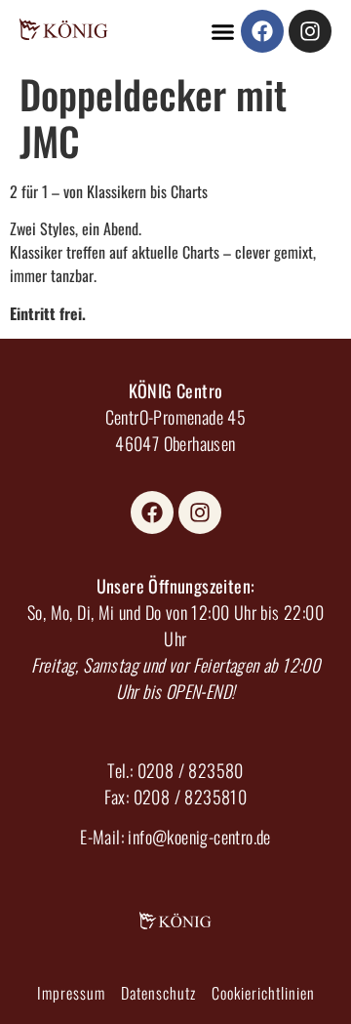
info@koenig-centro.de (199, 836)
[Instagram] (310, 31)
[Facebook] (262, 31)
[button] (223, 31)
